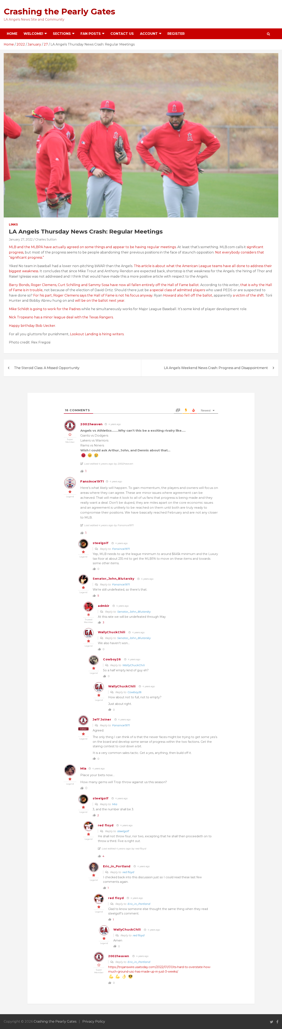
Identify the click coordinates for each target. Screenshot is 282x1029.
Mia (83, 768)
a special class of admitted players (177, 290)
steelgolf (100, 543)
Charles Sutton (46, 239)
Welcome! (33, 34)
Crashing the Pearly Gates (59, 11)
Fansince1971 (92, 481)
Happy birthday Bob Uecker (32, 326)
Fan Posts (91, 34)
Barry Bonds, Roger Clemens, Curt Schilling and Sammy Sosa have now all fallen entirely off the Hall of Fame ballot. (104, 285)
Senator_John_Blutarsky (113, 578)
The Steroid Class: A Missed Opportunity (46, 368)
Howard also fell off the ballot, (188, 295)
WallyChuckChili (111, 632)
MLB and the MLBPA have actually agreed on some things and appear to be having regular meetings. (93, 247)
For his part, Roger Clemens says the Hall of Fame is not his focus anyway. (93, 295)
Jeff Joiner (102, 719)
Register (176, 34)
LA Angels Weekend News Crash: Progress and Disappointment (216, 368)
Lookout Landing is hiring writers (97, 334)
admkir (103, 606)
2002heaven (91, 424)
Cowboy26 (112, 659)
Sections (62, 34)
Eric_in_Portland (116, 866)
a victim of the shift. (248, 295)
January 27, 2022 (21, 239)
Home (12, 34)
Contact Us (122, 34)
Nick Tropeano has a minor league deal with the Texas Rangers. (61, 317)
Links (13, 224)
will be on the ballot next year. (100, 301)
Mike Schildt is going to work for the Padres (45, 309)
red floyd (105, 825)
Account (149, 34)
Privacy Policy (93, 1021)
